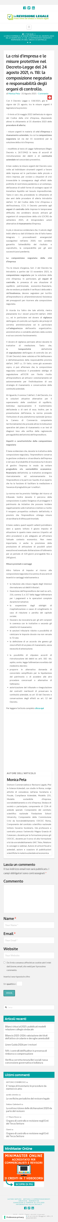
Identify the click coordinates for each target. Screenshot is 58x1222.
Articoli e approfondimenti (36, 1199)
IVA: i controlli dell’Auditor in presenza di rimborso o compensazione (26, 1052)
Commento (13, 881)
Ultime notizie (15, 1199)
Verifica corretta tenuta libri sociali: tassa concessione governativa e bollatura (26, 1061)
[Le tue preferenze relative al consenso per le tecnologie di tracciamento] (14, 1217)
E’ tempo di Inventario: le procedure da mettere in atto (26, 1087)
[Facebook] (24, 8)
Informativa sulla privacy (29, 1204)
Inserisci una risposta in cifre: (17, 976)
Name (10, 918)
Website (11, 948)
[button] (29, 27)
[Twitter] (29, 8)
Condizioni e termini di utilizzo (29, 1202)
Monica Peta (14, 93)
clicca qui (39, 708)
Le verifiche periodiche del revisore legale (28, 1098)
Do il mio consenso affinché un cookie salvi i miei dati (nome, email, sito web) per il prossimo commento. (29, 966)
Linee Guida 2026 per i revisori (21, 1044)
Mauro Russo (14, 1117)
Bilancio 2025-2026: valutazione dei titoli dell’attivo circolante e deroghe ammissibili (27, 1037)
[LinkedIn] (33, 8)
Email (10, 933)
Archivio (23, 1201)
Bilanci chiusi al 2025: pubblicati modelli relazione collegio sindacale (25, 1028)
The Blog (30, 34)
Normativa (34, 1201)
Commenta (43, 93)
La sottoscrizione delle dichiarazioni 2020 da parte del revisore (29, 1109)
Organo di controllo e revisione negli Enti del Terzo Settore (27, 1122)
